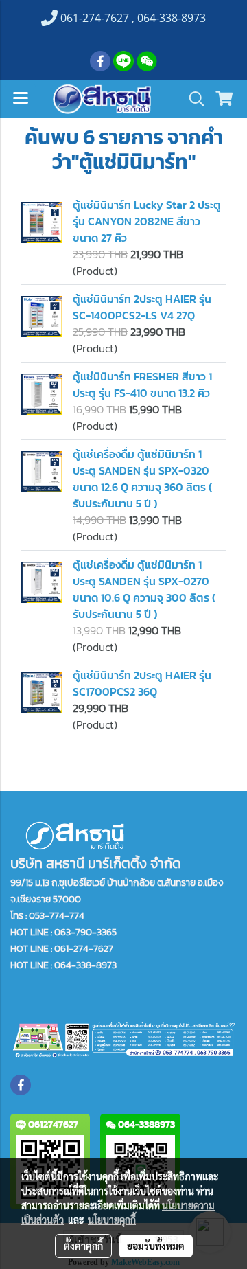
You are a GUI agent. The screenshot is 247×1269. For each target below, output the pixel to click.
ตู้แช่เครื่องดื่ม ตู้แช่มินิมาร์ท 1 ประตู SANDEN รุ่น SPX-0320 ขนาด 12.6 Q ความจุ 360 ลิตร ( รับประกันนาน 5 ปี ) (142, 479)
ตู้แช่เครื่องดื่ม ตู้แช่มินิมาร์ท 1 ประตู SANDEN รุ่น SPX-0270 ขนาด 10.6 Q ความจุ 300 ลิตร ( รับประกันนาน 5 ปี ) (144, 589)
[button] (192, 98)
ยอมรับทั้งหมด (156, 1245)
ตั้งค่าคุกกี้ (83, 1245)
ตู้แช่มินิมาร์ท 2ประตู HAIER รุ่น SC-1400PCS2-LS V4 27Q (142, 306)
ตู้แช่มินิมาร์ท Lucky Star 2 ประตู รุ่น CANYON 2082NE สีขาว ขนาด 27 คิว (147, 221)
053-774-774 (56, 915)
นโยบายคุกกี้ (112, 1219)
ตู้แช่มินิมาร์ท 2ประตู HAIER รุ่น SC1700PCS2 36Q (142, 683)
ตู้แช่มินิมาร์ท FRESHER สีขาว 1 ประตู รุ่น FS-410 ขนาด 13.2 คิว (142, 384)
